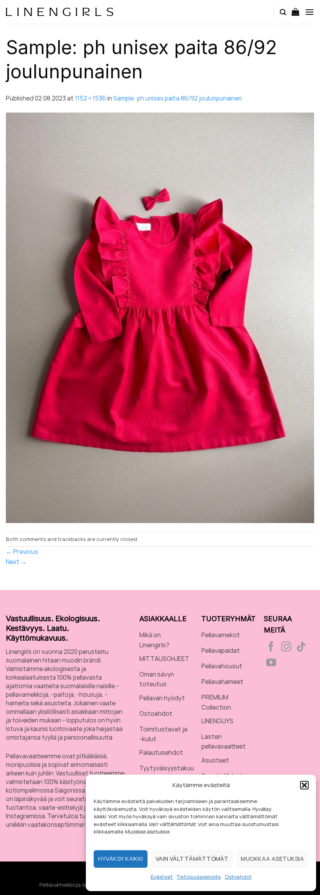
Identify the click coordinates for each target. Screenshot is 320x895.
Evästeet (162, 876)
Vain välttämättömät (192, 858)
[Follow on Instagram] (286, 647)
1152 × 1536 (90, 98)
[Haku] (283, 12)
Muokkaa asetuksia (272, 858)
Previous (22, 551)
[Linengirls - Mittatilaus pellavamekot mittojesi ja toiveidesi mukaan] (59, 12)
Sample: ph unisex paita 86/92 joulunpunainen (177, 98)
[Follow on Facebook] (271, 647)
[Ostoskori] (295, 11)
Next (16, 561)
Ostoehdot (238, 876)
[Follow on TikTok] (301, 647)
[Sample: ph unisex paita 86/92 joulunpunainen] (160, 317)
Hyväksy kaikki (120, 858)
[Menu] (309, 11)
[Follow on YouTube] (271, 663)
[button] (304, 785)
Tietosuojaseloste (199, 876)
